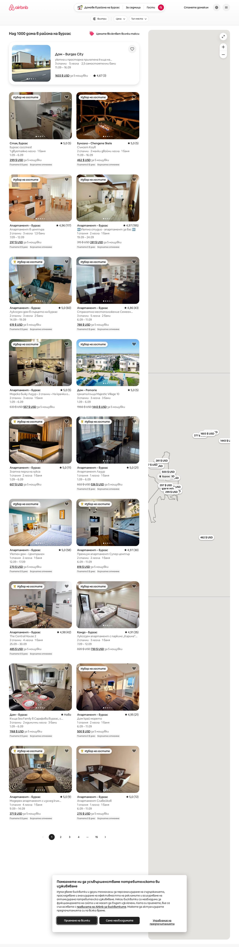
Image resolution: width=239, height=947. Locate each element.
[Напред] (105, 837)
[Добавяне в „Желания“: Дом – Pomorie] (134, 344)
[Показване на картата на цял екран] (223, 36)
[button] (62, 75)
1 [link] (51, 837)
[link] (43, 837)
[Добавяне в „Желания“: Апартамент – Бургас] (67, 179)
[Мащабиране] (223, 47)
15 (96, 837)
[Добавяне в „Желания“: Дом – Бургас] (67, 668)
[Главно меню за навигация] (226, 7)
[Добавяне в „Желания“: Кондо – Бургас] (134, 586)
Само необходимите (119, 920)
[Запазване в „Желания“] (132, 49)
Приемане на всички (77, 920)
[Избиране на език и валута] (216, 7)
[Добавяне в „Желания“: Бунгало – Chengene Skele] (134, 97)
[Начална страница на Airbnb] (18, 7)
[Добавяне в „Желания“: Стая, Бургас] (67, 97)
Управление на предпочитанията (162, 922)
